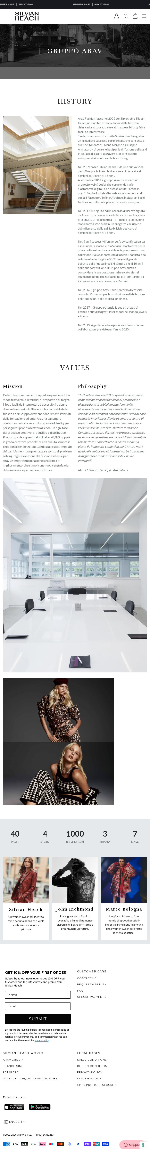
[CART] (135, 16)
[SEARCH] (125, 16)
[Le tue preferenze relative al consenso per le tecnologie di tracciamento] (143, 1145)
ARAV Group (13, 1059)
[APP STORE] (15, 1107)
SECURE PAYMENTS (91, 996)
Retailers (11, 1072)
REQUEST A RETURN (92, 984)
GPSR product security (97, 1084)
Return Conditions (93, 1065)
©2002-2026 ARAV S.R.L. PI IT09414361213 (28, 1134)
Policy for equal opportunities (30, 1078)
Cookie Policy (89, 1078)
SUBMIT (38, 1019)
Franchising (13, 1065)
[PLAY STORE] (40, 1107)
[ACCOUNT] (116, 16)
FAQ (80, 990)
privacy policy (42, 1040)
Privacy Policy (89, 1072)
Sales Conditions (92, 1059)
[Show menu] (144, 16)
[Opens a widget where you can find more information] (132, 1145)
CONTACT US (87, 978)
